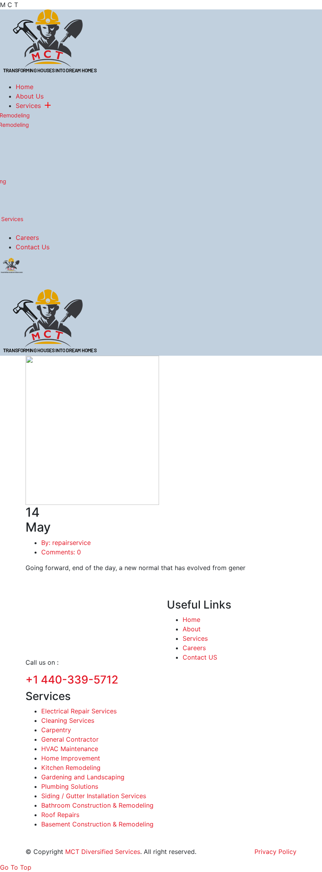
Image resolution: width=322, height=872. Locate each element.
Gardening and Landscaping (82, 777)
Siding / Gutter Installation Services (93, 796)
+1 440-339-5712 (72, 679)
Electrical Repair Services (79, 711)
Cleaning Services (67, 720)
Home (24, 87)
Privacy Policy (275, 852)
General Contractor (70, 739)
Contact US (200, 657)
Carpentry (56, 730)
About (192, 629)
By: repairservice (66, 543)
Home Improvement (70, 758)
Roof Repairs (60, 815)
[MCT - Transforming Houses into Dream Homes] (50, 42)
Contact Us (32, 247)
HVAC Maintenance (69, 749)
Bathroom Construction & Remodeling (97, 805)
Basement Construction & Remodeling (97, 824)
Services (28, 106)
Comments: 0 (61, 552)
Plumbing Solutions (69, 786)
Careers (27, 237)
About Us (30, 96)
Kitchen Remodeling (71, 767)
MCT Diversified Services (102, 852)
